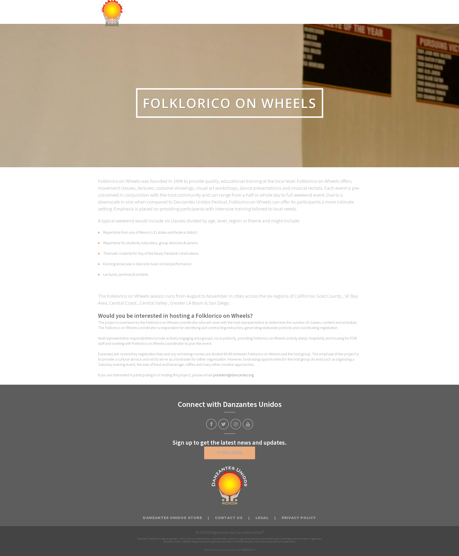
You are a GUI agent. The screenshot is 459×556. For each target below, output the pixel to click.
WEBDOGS (248, 549)
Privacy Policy (299, 517)
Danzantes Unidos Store (172, 517)
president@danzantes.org (233, 374)
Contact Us (229, 517)
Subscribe (230, 453)
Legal (262, 517)
